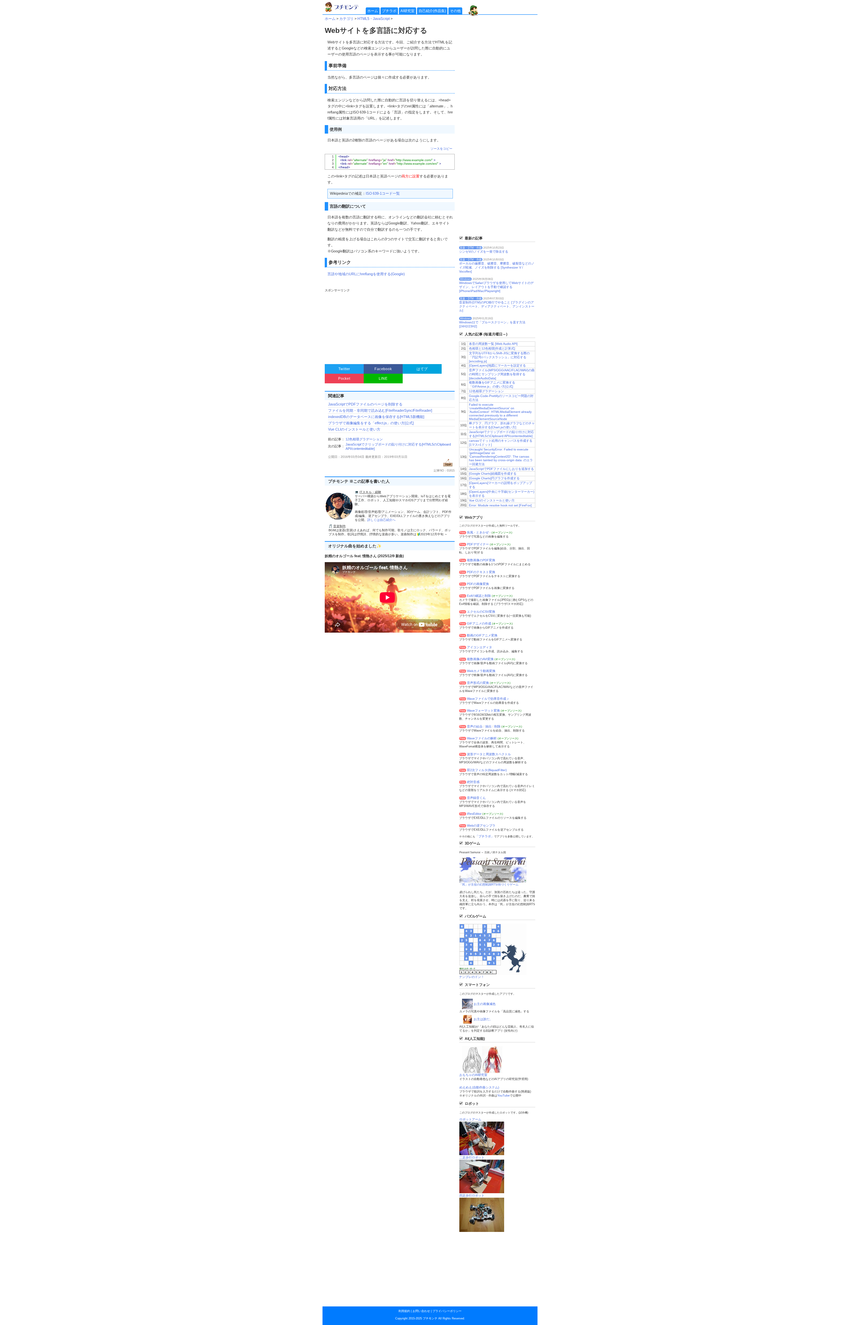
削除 (497, 726)
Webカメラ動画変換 (481, 671)
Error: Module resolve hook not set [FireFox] (500, 505)
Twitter (344, 369)
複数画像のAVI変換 (480, 659)
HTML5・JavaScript (373, 19)
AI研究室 (407, 11)
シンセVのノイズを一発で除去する (483, 251)
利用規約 (404, 1311)
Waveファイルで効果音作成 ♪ (488, 698)
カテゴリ (346, 19)
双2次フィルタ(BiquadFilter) (487, 770)
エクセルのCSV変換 (481, 611)
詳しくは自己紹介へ (381, 520)
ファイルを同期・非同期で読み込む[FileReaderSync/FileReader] (380, 410)
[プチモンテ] (345, 11)
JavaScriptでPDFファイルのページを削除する (365, 404)
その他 (455, 11)
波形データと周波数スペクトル (489, 754)
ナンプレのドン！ (471, 977)
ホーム (372, 11)
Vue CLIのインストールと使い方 (354, 429)
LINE (383, 378)
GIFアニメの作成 (479, 623)
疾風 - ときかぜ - (479, 532)
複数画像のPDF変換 (481, 560)
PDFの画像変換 (478, 584)
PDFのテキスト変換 (481, 572)
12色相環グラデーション (364, 439)
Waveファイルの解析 (482, 738)
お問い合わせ (421, 1311)
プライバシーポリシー (447, 1311)
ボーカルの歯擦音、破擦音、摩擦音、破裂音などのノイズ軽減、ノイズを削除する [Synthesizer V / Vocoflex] (496, 267)
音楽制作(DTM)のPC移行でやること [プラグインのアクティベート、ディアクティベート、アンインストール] (496, 306)
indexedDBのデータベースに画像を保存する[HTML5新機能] (376, 417)
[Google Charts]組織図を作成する (492, 473)
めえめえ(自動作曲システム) (479, 1087)
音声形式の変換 (478, 683)
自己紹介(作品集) (432, 11)
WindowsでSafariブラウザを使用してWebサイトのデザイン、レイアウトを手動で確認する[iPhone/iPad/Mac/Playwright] (496, 287)
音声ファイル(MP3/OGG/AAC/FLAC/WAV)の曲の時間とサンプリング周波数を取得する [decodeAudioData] (502, 374)
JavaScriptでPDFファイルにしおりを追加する (501, 469)
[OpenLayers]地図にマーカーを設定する (497, 365)
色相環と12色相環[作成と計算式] (492, 348)
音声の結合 (475, 726)
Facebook (383, 369)
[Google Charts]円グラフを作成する (494, 478)
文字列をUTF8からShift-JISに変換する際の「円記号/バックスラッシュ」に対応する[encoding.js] (499, 357)
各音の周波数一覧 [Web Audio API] (493, 344)
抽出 (488, 726)
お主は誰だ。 (483, 1019)
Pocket (344, 378)
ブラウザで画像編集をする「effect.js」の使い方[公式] (371, 423)
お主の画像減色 (485, 1004)
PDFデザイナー (478, 544)
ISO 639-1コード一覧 (383, 193)
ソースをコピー (441, 148)
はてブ (422, 369)
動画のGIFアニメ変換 (482, 635)
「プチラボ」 (484, 836)
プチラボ (389, 11)
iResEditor (474, 813)
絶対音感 (473, 782)
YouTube (503, 1095)
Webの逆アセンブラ (481, 825)
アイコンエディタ (479, 647)
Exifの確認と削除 (479, 595)
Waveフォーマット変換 (483, 710)
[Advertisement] (389, 324)
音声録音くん (476, 798)
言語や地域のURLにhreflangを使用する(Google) (366, 274)
